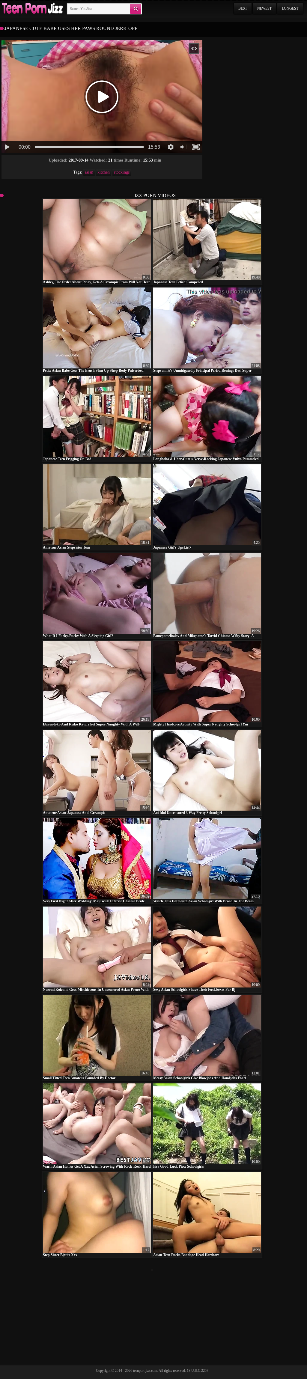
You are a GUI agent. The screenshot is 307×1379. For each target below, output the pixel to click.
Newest (264, 8)
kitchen (103, 172)
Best (242, 8)
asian (89, 172)
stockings (122, 172)
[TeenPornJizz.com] (32, 8)
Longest (290, 8)
